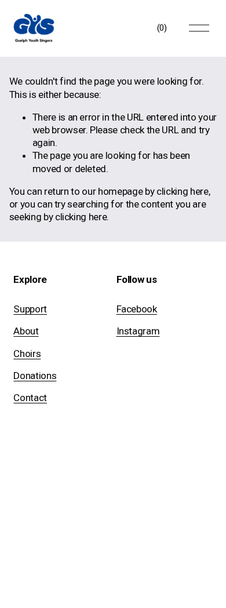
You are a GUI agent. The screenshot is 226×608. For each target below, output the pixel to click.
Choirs (27, 353)
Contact (30, 397)
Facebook (136, 309)
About (25, 331)
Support (30, 309)
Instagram (138, 331)
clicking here (182, 191)
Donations (34, 375)
